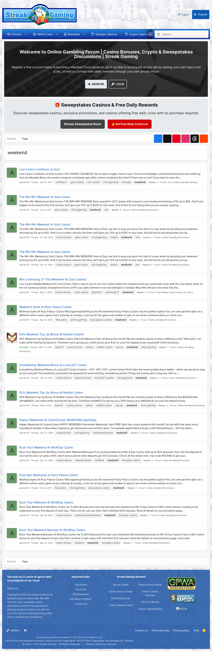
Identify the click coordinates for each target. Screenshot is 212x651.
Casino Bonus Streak (121, 591)
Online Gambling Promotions (144, 210)
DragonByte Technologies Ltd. (107, 640)
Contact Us (80, 603)
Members (74, 34)
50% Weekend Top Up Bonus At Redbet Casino (51, 392)
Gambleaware (81, 594)
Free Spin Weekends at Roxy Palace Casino (48, 475)
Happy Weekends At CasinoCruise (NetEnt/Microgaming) (57, 420)
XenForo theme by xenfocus (101, 644)
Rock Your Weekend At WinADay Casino (46, 447)
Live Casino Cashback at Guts (39, 169)
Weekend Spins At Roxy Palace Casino (45, 307)
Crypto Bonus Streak (150, 584)
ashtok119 (24, 182)
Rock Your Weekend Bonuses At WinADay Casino (52, 530)
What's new (45, 34)
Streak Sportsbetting (150, 608)
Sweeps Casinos (106, 34)
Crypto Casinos (139, 34)
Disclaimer (81, 584)
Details (129, 640)
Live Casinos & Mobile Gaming (182, 182)
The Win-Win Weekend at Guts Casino (44, 197)
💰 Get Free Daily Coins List (129, 124)
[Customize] (25, 630)
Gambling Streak (120, 598)
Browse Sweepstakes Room (82, 124)
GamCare (80, 589)
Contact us (141, 630)
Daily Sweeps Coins (120, 605)
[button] (26, 34)
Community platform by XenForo (69, 637)
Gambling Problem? (81, 598)
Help (196, 630)
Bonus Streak (121, 584)
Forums (16, 34)
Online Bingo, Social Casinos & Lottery (174, 292)
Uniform (14, 630)
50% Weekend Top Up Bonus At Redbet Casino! (51, 334)
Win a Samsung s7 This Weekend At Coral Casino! (52, 279)
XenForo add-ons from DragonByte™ (56, 640)
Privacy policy (181, 630)
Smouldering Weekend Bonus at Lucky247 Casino (53, 365)
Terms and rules (160, 630)
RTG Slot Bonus (150, 602)
